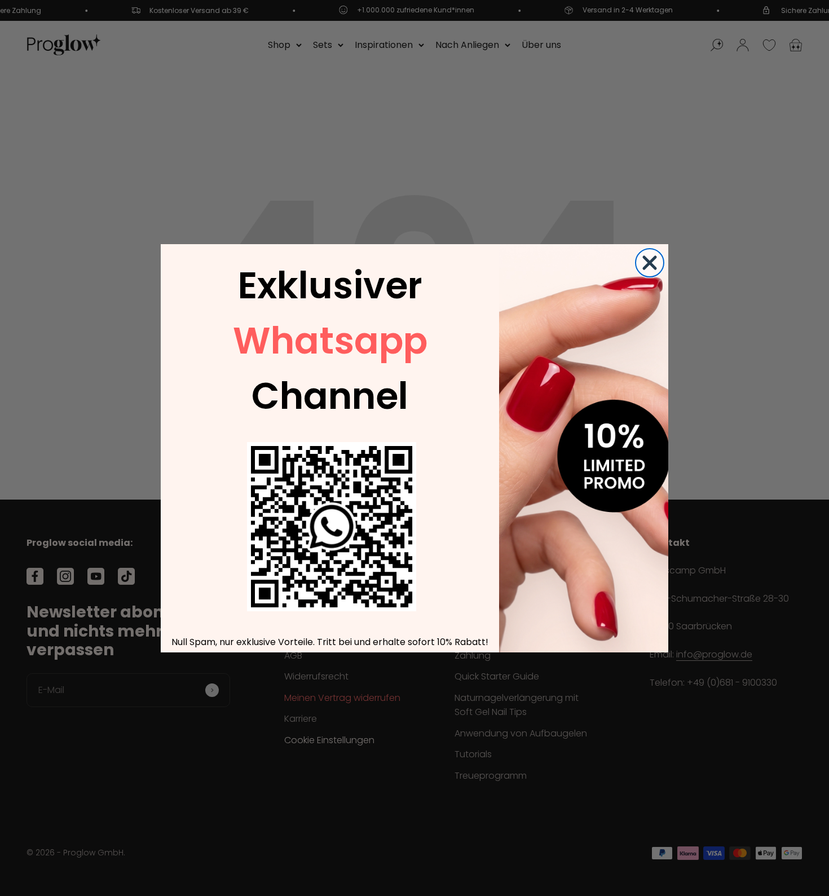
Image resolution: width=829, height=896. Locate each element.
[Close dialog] (650, 263)
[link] (331, 526)
